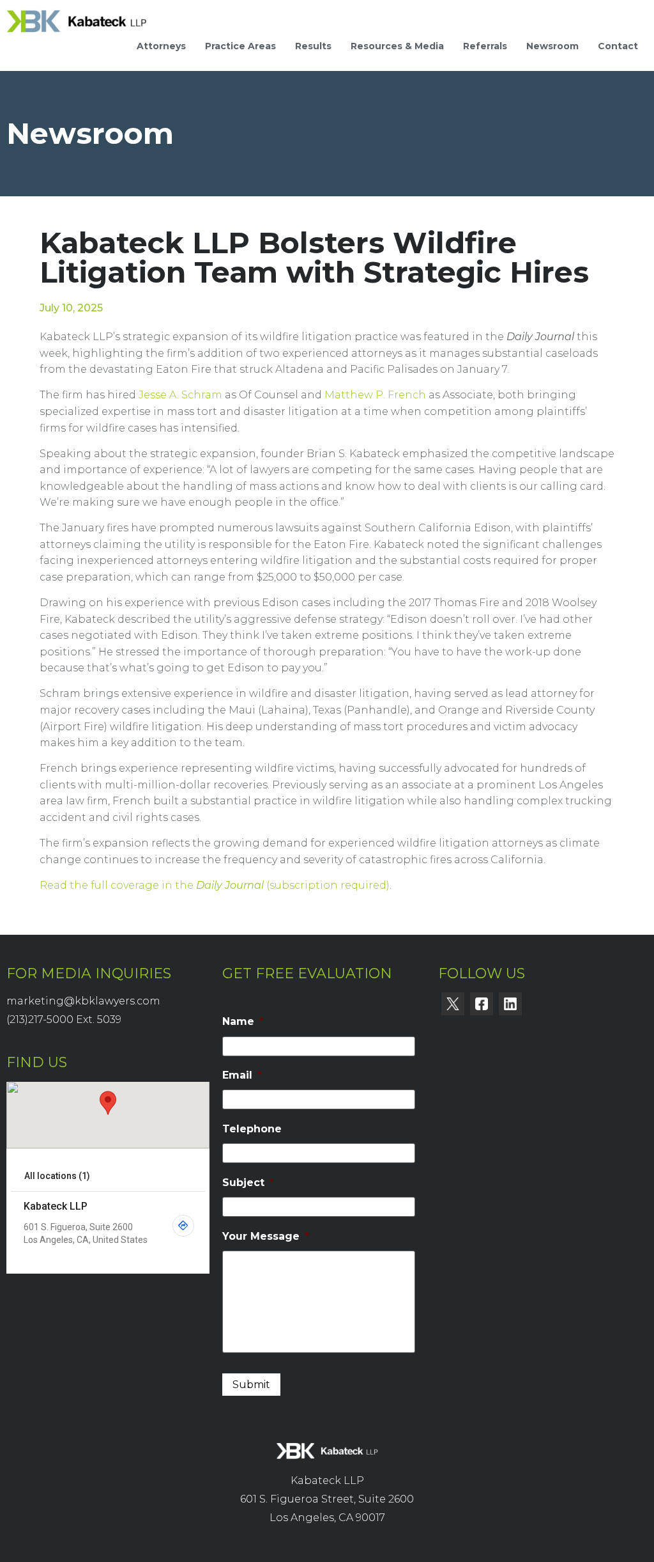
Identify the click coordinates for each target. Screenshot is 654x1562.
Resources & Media (397, 46)
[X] (452, 1003)
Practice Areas (240, 46)
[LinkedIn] (510, 1003)
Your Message (265, 1236)
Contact (618, 46)
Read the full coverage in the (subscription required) (215, 885)
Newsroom (552, 46)
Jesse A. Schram (180, 395)
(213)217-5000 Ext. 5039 (63, 1019)
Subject (248, 1182)
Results (313, 46)
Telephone (252, 1129)
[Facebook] (481, 1003)
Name (243, 1021)
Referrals (485, 46)
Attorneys (161, 46)
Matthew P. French (375, 395)
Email (242, 1075)
